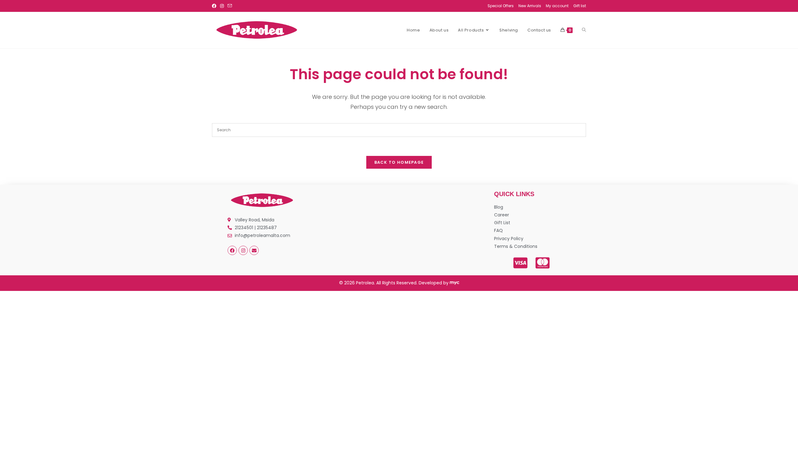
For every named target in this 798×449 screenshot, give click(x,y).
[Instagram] (243, 250)
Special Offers (501, 5)
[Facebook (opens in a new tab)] (215, 6)
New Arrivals (529, 5)
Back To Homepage (399, 162)
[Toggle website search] (584, 30)
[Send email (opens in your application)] (230, 6)
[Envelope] (254, 250)
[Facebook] (232, 250)
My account (557, 5)
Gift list (579, 5)
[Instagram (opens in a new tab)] (222, 6)
